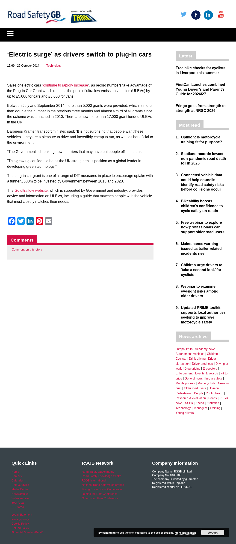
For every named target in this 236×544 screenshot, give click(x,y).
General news (194, 378)
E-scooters (210, 368)
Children (212, 354)
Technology (54, 65)
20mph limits (184, 349)
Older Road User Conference (100, 498)
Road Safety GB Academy (98, 471)
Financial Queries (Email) (27, 532)
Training (215, 408)
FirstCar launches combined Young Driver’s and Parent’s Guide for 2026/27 (200, 89)
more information (185, 532)
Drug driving (192, 368)
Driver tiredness (202, 363)
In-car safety (213, 378)
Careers (17, 476)
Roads (212, 398)
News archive (20, 494)
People (198, 393)
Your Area (18, 502)
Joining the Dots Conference (100, 494)
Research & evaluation (191, 398)
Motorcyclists (206, 383)
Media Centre (20, 489)
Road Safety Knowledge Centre (101, 476)
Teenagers (200, 408)
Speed (199, 403)
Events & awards (206, 373)
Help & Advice (20, 485)
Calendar (17, 480)
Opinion (214, 388)
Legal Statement (22, 514)
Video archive (20, 498)
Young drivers (185, 413)
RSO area (18, 507)
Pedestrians (184, 393)
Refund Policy (20, 528)
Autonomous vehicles (190, 354)
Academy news (205, 349)
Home (15, 471)
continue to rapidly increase (65, 85)
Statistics (212, 403)
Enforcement (184, 373)
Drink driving (197, 358)
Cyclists (181, 358)
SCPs (189, 403)
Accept (213, 532)
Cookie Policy (20, 523)
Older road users (195, 388)
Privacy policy (20, 519)
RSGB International (94, 480)
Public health (214, 393)
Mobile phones (185, 383)
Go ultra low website (31, 190)
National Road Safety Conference (103, 485)
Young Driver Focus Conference (102, 489)
